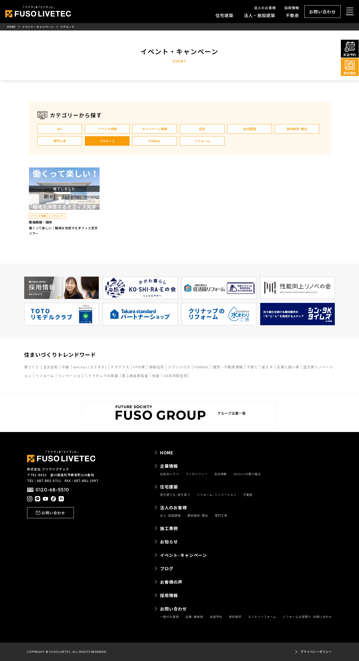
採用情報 (291, 7)
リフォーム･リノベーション (217, 494)
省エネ (268, 366)
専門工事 (59, 141)
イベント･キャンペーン (183, 555)
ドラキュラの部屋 (103, 375)
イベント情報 (107, 128)
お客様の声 (171, 582)
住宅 (202, 128)
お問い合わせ (322, 11)
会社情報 (220, 473)
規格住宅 (157, 366)
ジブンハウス (180, 366)
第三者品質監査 (135, 375)
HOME (166, 452)
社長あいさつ (169, 473)
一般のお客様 (169, 616)
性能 (156, 375)
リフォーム (202, 141)
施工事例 (169, 528)
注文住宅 (51, 366)
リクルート (107, 141)
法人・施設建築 (259, 15)
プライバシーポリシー (316, 651)
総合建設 (249, 128)
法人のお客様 (265, 7)
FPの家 (139, 366)
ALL (59, 128)
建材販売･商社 (297, 128)
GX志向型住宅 (175, 375)
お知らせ (169, 542)
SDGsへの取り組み (247, 473)
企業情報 (169, 466)
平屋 (66, 366)
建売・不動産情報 (228, 366)
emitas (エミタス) (90, 366)
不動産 (292, 15)
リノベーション (71, 375)
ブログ (166, 568)
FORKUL (155, 141)
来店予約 (216, 616)
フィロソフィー (197, 473)
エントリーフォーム (262, 616)
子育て (253, 366)
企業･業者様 (194, 616)
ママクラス (120, 366)
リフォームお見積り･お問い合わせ (307, 616)
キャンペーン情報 (154, 128)
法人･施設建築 (170, 515)
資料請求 (235, 616)
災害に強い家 (288, 366)
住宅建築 (224, 15)
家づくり (32, 366)
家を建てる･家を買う (175, 494)
